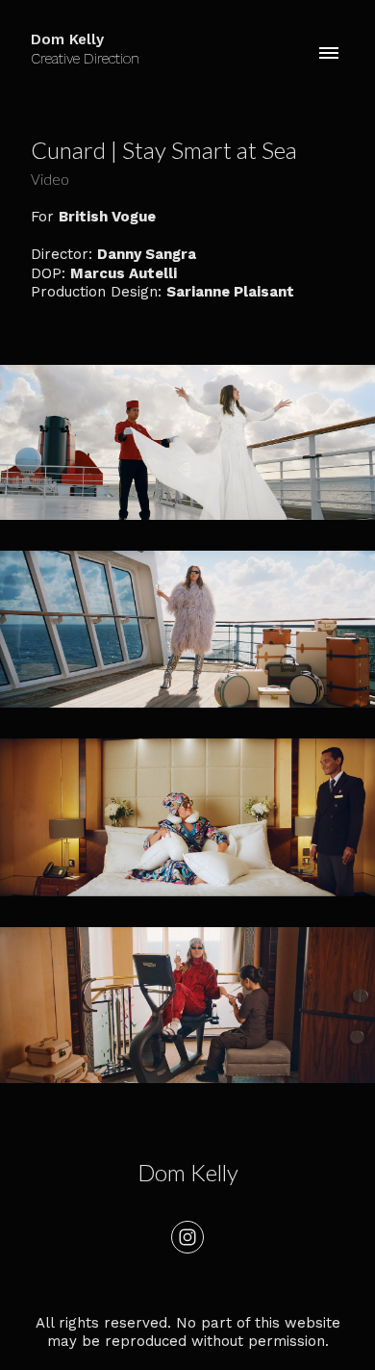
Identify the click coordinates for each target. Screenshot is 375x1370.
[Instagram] (187, 1237)
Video (50, 179)
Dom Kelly (188, 1172)
